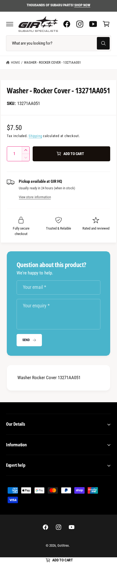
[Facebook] (66, 23)
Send (26, 340)
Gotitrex (63, 545)
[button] (9, 23)
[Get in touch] (93, 23)
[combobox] (58, 43)
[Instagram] (79, 23)
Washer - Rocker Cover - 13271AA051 (52, 62)
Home (15, 62)
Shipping (35, 136)
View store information (35, 197)
